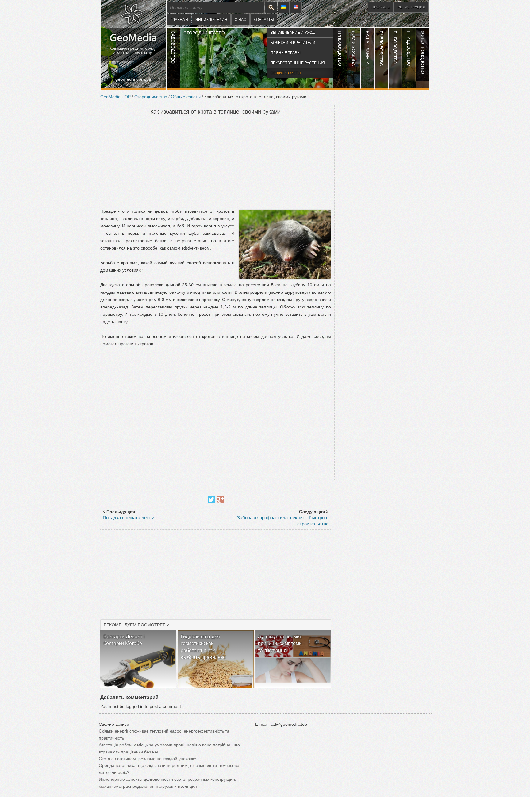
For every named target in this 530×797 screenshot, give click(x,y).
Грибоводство (339, 48)
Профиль (380, 7)
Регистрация (411, 7)
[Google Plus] (220, 499)
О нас (241, 19)
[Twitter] (211, 499)
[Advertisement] (215, 162)
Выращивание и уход (293, 32)
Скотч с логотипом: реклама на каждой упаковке (147, 758)
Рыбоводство (395, 47)
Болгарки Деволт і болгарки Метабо (124, 640)
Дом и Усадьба (353, 48)
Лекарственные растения (298, 63)
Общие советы (286, 73)
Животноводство (422, 52)
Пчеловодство (381, 48)
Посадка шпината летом (128, 517)
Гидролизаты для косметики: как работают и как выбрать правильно (203, 647)
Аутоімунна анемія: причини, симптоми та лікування (280, 643)
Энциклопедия (211, 19)
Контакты (264, 19)
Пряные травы (286, 53)
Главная (179, 19)
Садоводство (173, 47)
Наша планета (367, 47)
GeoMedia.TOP (115, 96)
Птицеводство (408, 48)
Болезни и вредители (293, 43)
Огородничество (204, 32)
